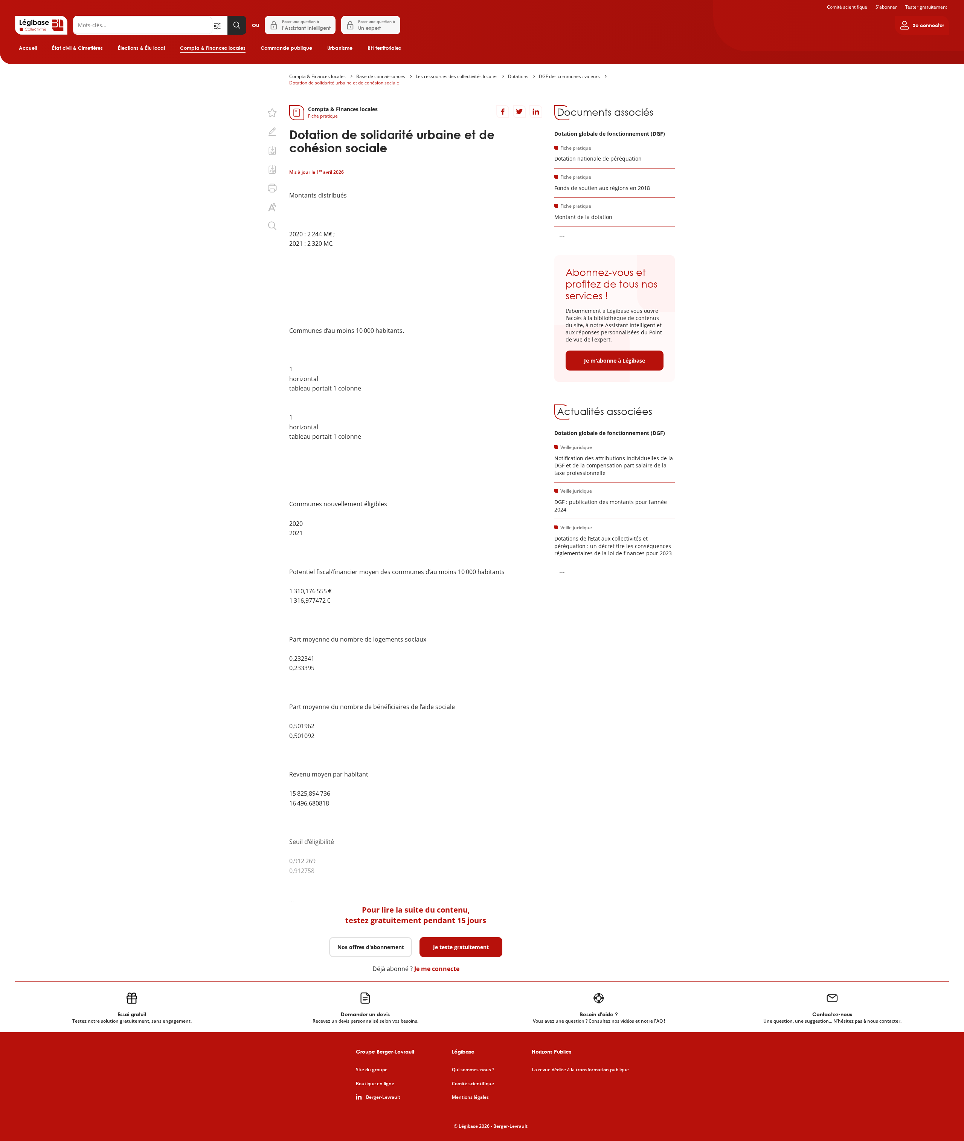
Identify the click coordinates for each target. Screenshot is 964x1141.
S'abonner (886, 7)
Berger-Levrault (383, 1097)
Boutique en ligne (375, 1084)
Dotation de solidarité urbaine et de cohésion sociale (344, 83)
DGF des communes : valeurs (569, 76)
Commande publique (286, 48)
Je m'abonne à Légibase (614, 360)
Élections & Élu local (141, 48)
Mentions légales (470, 1097)
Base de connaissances (380, 76)
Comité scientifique (847, 7)
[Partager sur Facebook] (502, 111)
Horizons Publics (551, 1051)
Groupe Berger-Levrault (385, 1051)
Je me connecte (436, 969)
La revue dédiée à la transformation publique (580, 1070)
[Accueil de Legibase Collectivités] (41, 25)
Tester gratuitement (926, 7)
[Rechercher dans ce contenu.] (272, 225)
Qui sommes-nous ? (473, 1070)
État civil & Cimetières (77, 48)
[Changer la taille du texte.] (272, 206)
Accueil (28, 48)
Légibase (463, 1051)
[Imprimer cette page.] (272, 188)
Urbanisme (339, 48)
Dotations (518, 76)
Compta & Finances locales (213, 48)
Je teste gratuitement (461, 947)
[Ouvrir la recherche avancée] (219, 25)
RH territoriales (384, 48)
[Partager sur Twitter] (519, 111)
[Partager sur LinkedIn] (535, 111)
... (562, 234)
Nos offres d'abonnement (370, 947)
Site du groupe (371, 1070)
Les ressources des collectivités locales (456, 76)
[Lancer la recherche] (236, 25)
